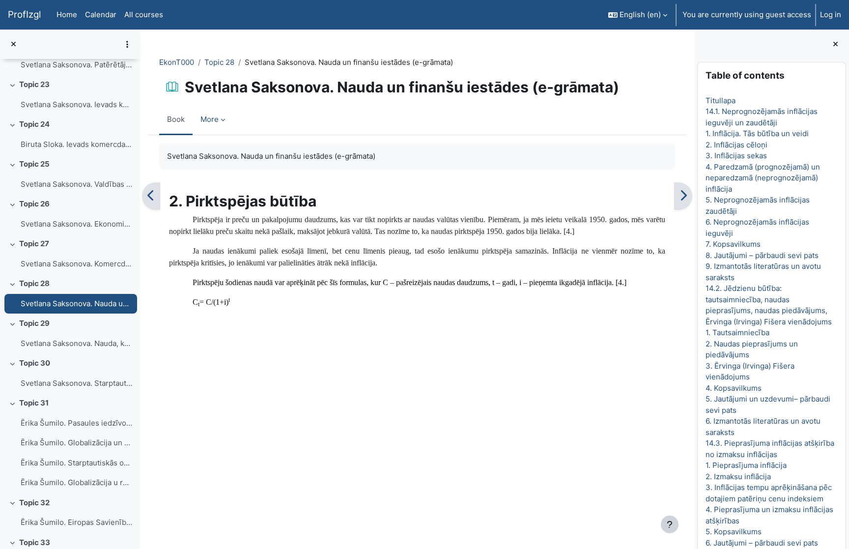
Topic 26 (34, 203)
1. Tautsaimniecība (737, 332)
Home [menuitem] (67, 14)
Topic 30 (34, 363)
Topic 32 (34, 502)
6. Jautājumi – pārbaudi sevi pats (762, 543)
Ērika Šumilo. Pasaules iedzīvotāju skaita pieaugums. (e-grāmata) (76, 423)
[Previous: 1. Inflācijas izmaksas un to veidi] (151, 196)
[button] (638, 14)
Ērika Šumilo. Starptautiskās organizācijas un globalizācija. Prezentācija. (76, 462)
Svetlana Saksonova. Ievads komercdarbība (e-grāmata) (76, 104)
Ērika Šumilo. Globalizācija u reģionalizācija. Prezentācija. (76, 482)
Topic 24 (34, 124)
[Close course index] (13, 44)
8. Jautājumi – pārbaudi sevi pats (762, 255)
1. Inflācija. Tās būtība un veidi (757, 133)
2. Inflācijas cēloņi (736, 144)
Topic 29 (34, 323)
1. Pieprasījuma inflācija (746, 465)
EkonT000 (176, 62)
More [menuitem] (209, 119)
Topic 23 (34, 84)
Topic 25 (34, 164)
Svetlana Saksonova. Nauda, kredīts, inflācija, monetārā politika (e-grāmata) (76, 343)
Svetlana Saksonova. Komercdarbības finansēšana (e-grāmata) (76, 263)
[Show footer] (670, 524)
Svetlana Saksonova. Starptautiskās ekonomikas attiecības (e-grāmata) (76, 383)
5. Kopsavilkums (734, 531)
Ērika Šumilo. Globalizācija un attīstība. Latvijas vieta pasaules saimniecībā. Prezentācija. (76, 442)
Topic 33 (34, 542)
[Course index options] (127, 44)
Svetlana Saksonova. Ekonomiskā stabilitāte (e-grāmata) (76, 224)
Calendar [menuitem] (100, 14)
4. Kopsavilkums (734, 388)
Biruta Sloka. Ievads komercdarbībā (76, 144)
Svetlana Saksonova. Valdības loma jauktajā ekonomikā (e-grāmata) (76, 184)
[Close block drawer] (835, 44)
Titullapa (721, 100)
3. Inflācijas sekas (736, 155)
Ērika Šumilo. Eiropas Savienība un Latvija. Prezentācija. (76, 522)
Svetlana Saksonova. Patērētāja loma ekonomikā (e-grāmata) (76, 64)
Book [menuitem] (176, 119)
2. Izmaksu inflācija (738, 476)
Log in (830, 14)
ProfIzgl (24, 14)
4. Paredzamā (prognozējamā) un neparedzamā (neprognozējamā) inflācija (763, 178)
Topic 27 (34, 243)
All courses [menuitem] (143, 14)
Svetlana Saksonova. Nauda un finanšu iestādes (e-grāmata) (76, 303)
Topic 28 (34, 283)
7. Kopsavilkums (733, 244)
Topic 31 (34, 402)
